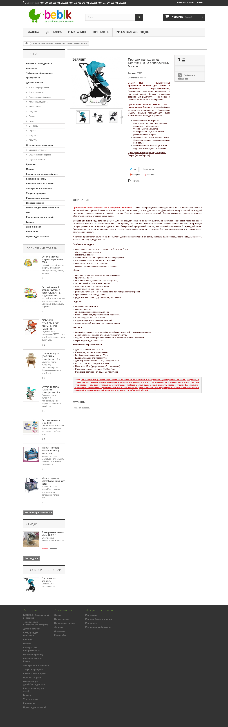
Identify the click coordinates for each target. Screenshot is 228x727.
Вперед (121, 117)
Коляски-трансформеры (39, 97)
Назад (71, 117)
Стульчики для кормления (39, 145)
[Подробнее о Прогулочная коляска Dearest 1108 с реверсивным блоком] (31, 585)
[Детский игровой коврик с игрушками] (31, 263)
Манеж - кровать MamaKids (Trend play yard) (53, 481)
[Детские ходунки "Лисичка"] (31, 427)
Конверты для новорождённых (42, 174)
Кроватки (31, 164)
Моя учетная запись (99, 610)
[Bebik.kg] (52, 16)
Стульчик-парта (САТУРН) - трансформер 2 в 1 (52, 356)
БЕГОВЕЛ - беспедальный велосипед (39, 65)
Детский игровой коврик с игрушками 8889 (52, 259)
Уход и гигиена (33, 227)
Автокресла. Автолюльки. (39, 188)
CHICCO (32, 140)
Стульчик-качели (36, 159)
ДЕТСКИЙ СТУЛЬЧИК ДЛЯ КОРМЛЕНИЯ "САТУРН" (50, 324)
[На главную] (26, 44)
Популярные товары (41, 248)
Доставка (54, 32)
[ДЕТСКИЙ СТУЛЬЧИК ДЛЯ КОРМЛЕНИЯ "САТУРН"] (31, 327)
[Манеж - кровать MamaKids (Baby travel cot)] (31, 454)
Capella (32, 131)
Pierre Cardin (34, 106)
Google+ (136, 174)
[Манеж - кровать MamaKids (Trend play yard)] (31, 485)
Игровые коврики (35, 203)
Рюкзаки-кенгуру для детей (40, 217)
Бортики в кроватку (36, 179)
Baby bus (32, 111)
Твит (134, 169)
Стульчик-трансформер (39, 155)
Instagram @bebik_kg (132, 32)
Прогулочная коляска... (49, 579)
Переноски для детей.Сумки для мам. (42, 210)
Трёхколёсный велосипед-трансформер (39, 75)
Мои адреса (91, 623)
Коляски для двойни (38, 102)
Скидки (31, 524)
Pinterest (150, 174)
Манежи (30, 169)
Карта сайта (60, 635)
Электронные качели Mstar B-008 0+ (53, 533)
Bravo (31, 121)
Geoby (31, 116)
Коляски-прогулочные (38, 87)
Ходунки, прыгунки (36, 193)
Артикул (132, 73)
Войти (200, 2)
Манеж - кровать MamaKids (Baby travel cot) (50, 450)
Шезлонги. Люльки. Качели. (40, 183)
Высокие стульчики (37, 150)
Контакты (101, 32)
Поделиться (148, 169)
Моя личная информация (98, 627)
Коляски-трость (35, 92)
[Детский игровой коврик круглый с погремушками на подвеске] (31, 294)
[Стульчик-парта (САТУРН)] (31, 360)
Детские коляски (34, 82)
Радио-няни (32, 231)
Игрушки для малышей (37, 236)
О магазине (77, 32)
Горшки (30, 222)
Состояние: (133, 78)
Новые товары (61, 619)
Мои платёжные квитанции (98, 619)
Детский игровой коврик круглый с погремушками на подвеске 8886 (51, 291)
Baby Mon (33, 135)
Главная (33, 32)
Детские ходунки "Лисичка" (51, 421)
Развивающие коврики (37, 198)
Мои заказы (91, 615)
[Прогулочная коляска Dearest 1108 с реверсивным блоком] (83, 117)
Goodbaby (33, 126)
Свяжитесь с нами (185, 2)
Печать (136, 181)
